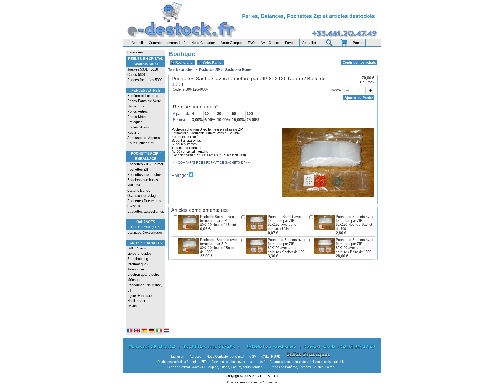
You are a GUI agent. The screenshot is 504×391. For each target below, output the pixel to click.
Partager (180, 175)
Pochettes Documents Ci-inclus (144, 203)
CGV (252, 356)
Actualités (310, 43)
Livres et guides (139, 253)
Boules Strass (138, 127)
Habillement (136, 301)
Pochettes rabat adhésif (145, 175)
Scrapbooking (137, 259)
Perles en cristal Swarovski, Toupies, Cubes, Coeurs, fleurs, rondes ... (216, 367)
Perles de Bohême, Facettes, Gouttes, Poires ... (304, 367)
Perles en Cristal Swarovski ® (145, 61)
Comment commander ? (167, 43)
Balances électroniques (145, 232)
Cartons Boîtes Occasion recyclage (142, 193)
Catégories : (136, 52)
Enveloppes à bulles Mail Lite (142, 182)
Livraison (177, 356)
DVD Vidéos (136, 248)
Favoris (290, 43)
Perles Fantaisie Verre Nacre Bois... (144, 103)
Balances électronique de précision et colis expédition (308, 362)
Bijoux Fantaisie (139, 296)
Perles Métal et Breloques (138, 119)
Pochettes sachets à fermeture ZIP (182, 362)
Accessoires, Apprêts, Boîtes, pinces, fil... (144, 140)
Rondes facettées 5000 (144, 80)
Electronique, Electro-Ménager (143, 277)
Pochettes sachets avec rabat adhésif (237, 362)
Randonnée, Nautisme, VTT (144, 287)
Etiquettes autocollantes (145, 211)
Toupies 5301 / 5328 (142, 69)
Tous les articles (180, 70)
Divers (132, 306)
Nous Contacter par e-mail (225, 356)
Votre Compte (231, 43)
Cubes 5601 (136, 75)
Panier (358, 43)
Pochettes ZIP (138, 169)
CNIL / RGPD (270, 356)
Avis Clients (270, 43)
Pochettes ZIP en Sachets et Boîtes (225, 70)
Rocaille (133, 132)
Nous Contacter (203, 43)
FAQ (251, 43)
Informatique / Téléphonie (137, 266)
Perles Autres (145, 90)
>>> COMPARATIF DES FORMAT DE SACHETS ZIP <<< (212, 162)
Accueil (137, 43)
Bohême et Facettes (142, 96)
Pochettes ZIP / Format (145, 164)
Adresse (195, 356)
